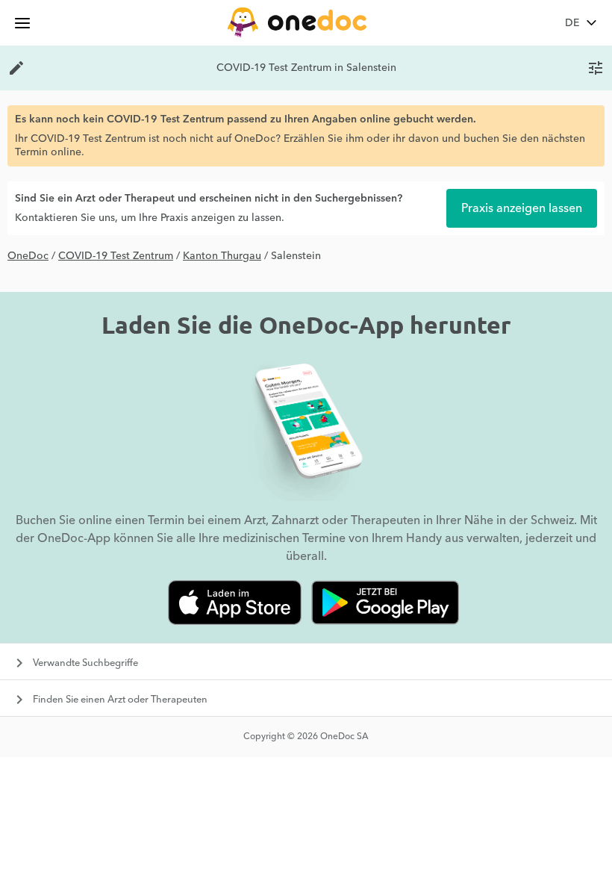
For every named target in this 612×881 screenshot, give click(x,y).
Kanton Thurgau (222, 256)
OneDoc (28, 256)
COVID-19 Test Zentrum (115, 256)
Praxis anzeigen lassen (521, 208)
